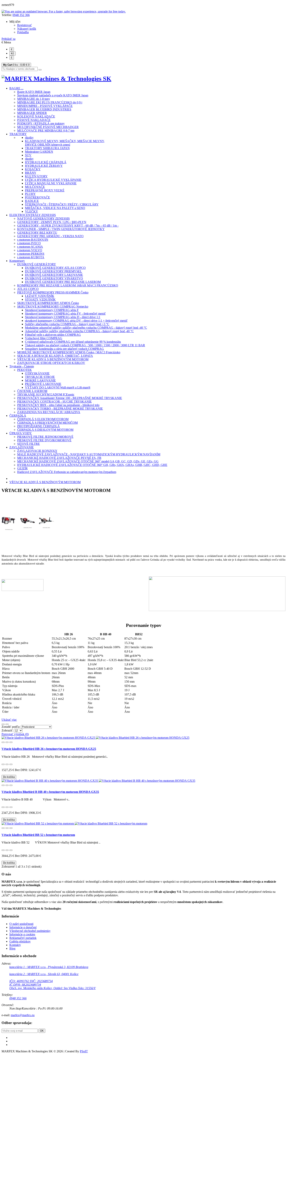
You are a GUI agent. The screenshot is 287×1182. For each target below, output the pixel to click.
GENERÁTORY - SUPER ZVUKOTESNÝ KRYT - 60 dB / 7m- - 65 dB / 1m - (68, 225)
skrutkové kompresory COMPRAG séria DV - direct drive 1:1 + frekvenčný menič (76, 320)
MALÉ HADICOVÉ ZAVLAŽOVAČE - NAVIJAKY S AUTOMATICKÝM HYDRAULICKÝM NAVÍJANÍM (88, 454)
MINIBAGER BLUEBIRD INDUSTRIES (44, 109)
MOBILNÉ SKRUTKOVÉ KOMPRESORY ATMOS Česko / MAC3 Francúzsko (68, 352)
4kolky (29, 137)
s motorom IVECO (29, 243)
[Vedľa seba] (3, 724)
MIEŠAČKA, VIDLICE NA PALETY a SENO (55, 208)
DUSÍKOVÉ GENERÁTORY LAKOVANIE (54, 274)
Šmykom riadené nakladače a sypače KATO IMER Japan (52, 95)
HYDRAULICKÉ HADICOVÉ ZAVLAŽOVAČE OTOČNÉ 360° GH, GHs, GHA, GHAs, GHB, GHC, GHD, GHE (92, 465)
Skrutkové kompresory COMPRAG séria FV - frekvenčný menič (65, 313)
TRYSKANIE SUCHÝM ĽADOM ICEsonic (45, 394)
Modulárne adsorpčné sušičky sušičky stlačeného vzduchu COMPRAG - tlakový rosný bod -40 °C (86, 327)
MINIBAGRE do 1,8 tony (33, 99)
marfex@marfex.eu (23, 1015)
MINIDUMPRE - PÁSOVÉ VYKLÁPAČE (45, 106)
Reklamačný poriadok (23, 938)
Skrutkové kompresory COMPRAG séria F (52, 310)
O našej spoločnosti (21, 923)
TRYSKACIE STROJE (40, 377)
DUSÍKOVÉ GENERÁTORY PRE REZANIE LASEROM (63, 282)
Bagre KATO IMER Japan (33, 91)
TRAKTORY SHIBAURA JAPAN (47, 148)
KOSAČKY (33, 169)
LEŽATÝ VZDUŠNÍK (39, 296)
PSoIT (84, 1051)
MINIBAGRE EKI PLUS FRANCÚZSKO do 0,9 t (49, 102)
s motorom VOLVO (29, 250)
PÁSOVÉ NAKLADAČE (34, 120)
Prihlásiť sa (8, 38)
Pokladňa (23, 32)
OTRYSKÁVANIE (37, 373)
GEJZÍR (22, 468)
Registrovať (24, 25)
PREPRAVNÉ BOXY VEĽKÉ (44, 190)
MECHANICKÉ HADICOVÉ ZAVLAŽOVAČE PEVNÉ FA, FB (59, 458)
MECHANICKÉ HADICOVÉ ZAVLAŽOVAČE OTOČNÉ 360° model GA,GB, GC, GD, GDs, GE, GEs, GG (88, 461)
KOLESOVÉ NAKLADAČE (36, 116)
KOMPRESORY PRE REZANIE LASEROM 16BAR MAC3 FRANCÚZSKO (67, 285)
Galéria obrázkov (20, 941)
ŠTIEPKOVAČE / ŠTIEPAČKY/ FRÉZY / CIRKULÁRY (62, 204)
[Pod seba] (7, 724)
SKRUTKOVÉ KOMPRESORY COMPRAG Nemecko (52, 306)
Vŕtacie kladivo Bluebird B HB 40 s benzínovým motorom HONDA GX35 (50, 791)
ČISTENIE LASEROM (32, 391)
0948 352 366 (21, 15)
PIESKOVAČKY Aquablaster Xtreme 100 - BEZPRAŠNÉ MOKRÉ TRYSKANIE (69, 398)
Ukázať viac (9, 719)
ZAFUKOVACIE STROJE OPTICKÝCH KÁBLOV (51, 362)
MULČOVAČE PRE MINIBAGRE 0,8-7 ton (45, 130)
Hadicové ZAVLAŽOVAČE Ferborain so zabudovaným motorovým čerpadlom (66, 472)
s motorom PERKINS (30, 253)
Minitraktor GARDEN (39, 151)
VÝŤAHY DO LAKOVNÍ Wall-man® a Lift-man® (57, 387)
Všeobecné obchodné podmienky (30, 930)
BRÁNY (30, 172)
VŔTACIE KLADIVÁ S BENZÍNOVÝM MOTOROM (52, 359)
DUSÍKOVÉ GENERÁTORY (36, 264)
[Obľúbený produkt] (3, 742)
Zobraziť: (8, 730)
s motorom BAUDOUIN (32, 239)
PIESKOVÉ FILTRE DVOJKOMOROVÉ (44, 440)
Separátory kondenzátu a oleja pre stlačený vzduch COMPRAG (64, 348)
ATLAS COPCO (28, 289)
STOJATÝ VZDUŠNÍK (40, 299)
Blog (12, 948)
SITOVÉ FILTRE (28, 443)
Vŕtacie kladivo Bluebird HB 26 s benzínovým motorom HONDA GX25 (49, 748)
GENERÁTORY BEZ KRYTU (37, 232)
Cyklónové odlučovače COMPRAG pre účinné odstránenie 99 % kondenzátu (73, 341)
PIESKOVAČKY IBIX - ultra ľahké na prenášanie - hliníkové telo (58, 405)
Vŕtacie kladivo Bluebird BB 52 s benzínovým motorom (38, 834)
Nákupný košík (26, 28)
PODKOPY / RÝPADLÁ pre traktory (41, 123)
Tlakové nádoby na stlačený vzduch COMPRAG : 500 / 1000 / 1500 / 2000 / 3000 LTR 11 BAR (85, 345)
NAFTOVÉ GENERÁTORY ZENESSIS (43, 218)
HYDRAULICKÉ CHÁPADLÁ (45, 162)
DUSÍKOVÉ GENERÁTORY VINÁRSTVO (54, 278)
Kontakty (15, 945)
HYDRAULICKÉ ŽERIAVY (44, 165)
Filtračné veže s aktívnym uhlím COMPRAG (53, 334)
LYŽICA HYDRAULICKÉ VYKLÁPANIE (53, 179)
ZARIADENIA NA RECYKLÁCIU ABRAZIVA (48, 412)
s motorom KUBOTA (30, 257)
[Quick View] (10, 742)
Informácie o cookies (22, 934)
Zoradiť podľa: (11, 726)
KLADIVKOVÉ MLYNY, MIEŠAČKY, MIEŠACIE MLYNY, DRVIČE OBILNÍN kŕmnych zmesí (65, 142)
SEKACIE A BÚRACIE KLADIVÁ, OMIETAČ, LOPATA (55, 355)
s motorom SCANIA (30, 246)
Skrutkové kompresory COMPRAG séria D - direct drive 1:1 (62, 317)
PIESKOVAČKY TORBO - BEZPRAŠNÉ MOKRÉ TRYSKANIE (60, 408)
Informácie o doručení (23, 927)
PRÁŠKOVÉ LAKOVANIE (43, 384)
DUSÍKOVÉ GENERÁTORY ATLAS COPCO (55, 267)
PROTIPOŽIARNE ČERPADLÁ (38, 426)
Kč (12, 53)
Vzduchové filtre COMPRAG (43, 338)
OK (42, 1030)
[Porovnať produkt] (7, 742)
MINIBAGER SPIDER (32, 113)
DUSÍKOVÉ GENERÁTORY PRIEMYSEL (53, 271)
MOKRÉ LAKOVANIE (40, 380)
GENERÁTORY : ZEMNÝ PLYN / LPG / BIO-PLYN (51, 222)
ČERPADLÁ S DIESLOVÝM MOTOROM (45, 429)
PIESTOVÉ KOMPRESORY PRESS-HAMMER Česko (52, 292)
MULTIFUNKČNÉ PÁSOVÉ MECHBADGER (48, 127)
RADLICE (32, 201)
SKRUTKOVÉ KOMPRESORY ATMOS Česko (48, 303)
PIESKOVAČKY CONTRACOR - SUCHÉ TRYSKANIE (54, 401)
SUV (28, 155)
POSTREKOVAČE (37, 197)
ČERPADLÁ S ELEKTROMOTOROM (43, 419)
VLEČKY (31, 211)
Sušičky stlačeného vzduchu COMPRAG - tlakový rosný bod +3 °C (67, 324)
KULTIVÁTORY (36, 176)
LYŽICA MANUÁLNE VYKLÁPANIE (51, 183)
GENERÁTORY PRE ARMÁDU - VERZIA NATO (50, 236)
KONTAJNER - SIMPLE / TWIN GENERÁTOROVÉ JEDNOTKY (61, 229)
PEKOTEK (24, 370)
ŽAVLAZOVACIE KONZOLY (37, 450)
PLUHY (30, 194)
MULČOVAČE (35, 186)
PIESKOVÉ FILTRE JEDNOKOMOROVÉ (45, 436)
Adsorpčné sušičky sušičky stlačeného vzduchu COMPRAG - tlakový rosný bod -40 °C (79, 331)
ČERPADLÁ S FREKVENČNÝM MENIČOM (47, 422)
